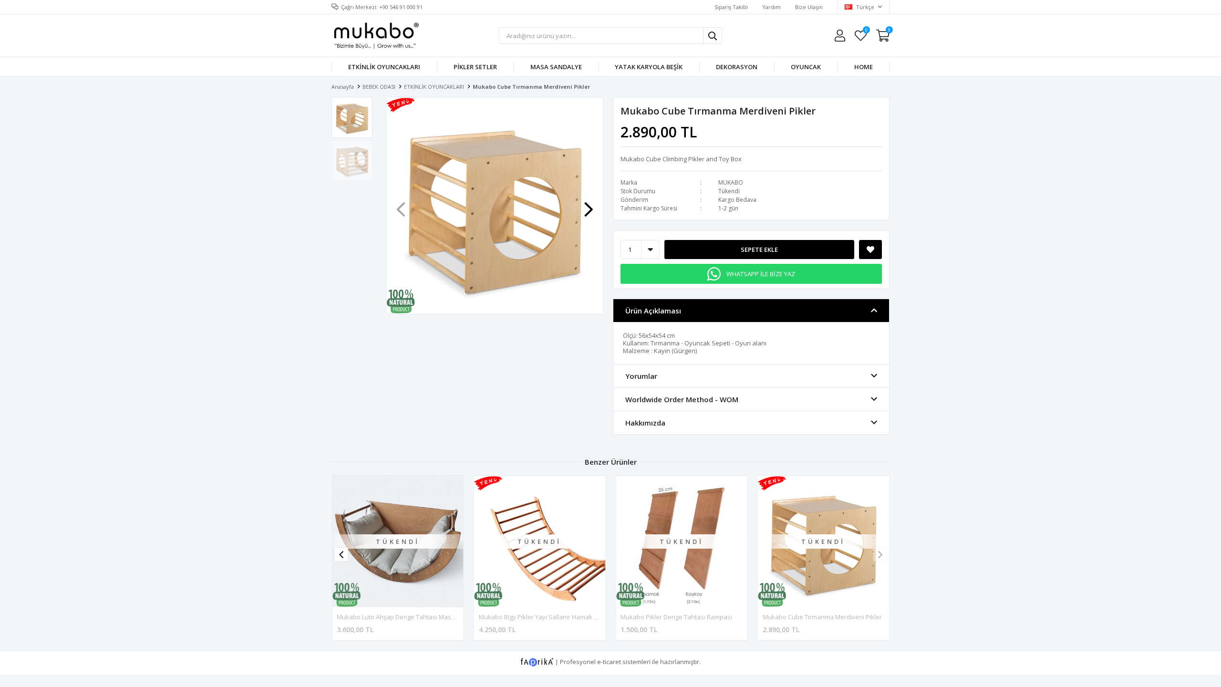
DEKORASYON (736, 66)
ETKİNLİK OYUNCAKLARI (384, 66)
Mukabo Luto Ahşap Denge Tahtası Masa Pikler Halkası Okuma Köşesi (437, 617)
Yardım (771, 6)
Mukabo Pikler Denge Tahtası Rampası (676, 617)
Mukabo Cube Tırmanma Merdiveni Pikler (822, 617)
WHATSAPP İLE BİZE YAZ (760, 274)
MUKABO (730, 182)
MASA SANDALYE (556, 66)
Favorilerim (866, 31)
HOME (863, 66)
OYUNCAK (806, 66)
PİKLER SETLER (475, 66)
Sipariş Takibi (731, 6)
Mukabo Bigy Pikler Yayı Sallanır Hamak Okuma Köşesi (557, 617)
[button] (588, 204)
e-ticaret (609, 661)
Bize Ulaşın (809, 6)
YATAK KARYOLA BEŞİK (649, 66)
